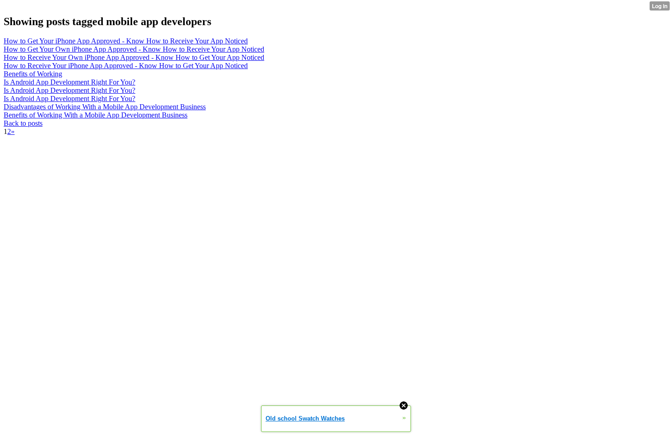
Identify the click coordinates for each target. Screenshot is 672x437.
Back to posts (23, 123)
